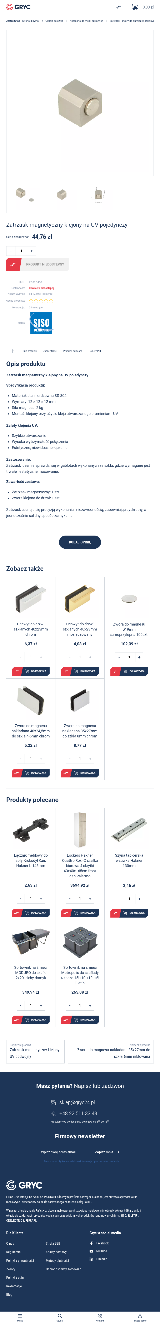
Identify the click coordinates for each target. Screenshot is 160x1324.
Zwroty (10, 1269)
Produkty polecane (72, 351)
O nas (10, 1243)
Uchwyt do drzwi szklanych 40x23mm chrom (31, 629)
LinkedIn (101, 1259)
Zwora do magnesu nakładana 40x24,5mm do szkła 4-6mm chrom (31, 731)
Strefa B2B (53, 1243)
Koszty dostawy (56, 1252)
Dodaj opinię (80, 542)
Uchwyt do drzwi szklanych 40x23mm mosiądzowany (80, 629)
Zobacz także (50, 351)
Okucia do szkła (54, 20)
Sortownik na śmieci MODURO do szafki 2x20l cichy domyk (31, 972)
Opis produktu (30, 351)
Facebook (102, 1243)
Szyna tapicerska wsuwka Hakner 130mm (129, 860)
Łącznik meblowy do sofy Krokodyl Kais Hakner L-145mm (31, 860)
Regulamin (13, 1252)
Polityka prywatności (20, 1261)
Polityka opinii (15, 1278)
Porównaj (13, 264)
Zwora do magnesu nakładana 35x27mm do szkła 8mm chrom (80, 731)
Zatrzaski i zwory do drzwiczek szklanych (133, 20)
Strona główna (30, 20)
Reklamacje (14, 1286)
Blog (9, 1295)
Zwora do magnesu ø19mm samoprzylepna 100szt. (129, 629)
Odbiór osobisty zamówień (63, 1269)
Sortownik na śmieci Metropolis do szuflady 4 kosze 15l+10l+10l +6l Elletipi (80, 975)
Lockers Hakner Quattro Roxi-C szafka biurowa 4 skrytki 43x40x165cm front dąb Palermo (80, 865)
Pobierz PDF (95, 351)
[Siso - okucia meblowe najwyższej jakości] (41, 323)
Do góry (12, 351)
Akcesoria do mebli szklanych (86, 20)
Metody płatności (57, 1261)
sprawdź (47, 294)
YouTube (101, 1251)
